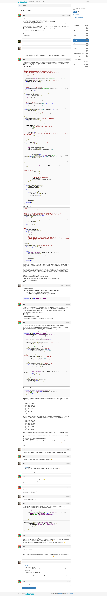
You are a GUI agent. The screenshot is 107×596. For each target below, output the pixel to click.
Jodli (24, 15)
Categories (31, 1)
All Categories (80, 25)
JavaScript (80, 33)
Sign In (87, 1)
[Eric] (20, 48)
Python (80, 28)
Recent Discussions (79, 17)
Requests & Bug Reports (80, 56)
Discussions (37, 1)
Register (28, 587)
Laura (24, 41)
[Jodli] (20, 15)
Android (68, 15)
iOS (80, 38)
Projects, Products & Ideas (80, 53)
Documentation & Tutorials (80, 51)
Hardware (80, 45)
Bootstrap (60, 593)
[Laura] (20, 41)
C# (80, 30)
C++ (80, 43)
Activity (43, 1)
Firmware (80, 48)
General (80, 35)
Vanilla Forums (70, 593)
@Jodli (26, 467)
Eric (24, 48)
